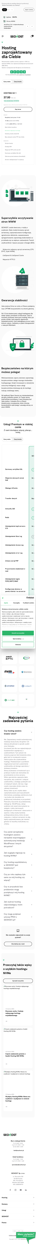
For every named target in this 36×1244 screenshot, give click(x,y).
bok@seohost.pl (19, 1150)
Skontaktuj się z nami (18, 944)
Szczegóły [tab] (16, 603)
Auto (4, 9)
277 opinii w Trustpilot (24, 75)
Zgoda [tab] (6, 603)
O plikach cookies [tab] (28, 603)
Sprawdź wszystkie (18, 981)
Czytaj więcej (7, 28)
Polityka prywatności (14, 1235)
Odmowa (18, 644)
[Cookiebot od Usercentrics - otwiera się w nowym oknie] (26, 598)
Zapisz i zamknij (29, 9)
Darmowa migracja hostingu (12, 130)
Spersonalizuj (17, 639)
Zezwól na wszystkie (18, 633)
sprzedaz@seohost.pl (19, 1165)
